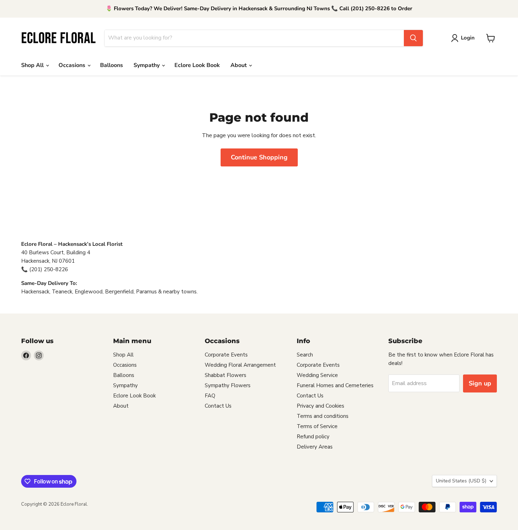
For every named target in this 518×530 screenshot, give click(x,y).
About (239, 65)
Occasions (72, 65)
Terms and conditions (323, 416)
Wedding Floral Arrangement (240, 364)
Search (305, 354)
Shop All (33, 65)
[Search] (413, 38)
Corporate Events (226, 354)
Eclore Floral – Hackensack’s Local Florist (72, 244)
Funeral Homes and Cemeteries (335, 385)
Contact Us (218, 405)
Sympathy (147, 65)
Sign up (480, 383)
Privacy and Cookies (320, 405)
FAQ (210, 395)
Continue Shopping (259, 157)
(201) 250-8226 (48, 269)
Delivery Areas (315, 446)
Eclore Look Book (197, 65)
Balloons (111, 65)
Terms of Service (317, 426)
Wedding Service (317, 375)
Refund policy (313, 436)
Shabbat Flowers (225, 375)
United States (461, 480)
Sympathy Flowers (228, 385)
